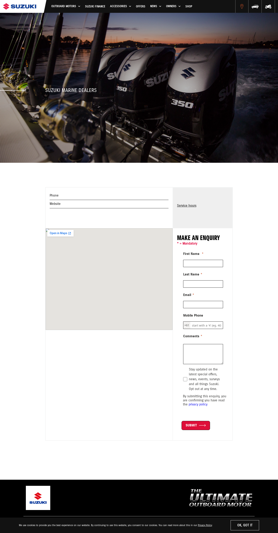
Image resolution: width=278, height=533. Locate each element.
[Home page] (19, 6)
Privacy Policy (205, 525)
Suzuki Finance (95, 6)
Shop (188, 6)
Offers (140, 6)
